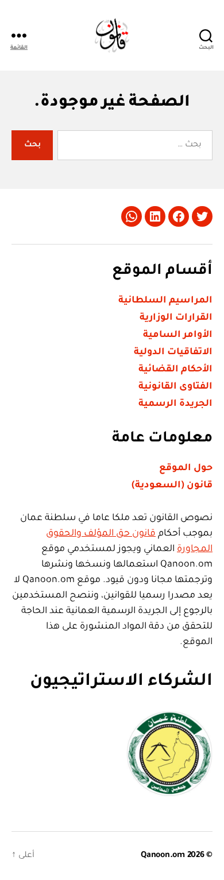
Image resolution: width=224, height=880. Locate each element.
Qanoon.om (163, 855)
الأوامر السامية (178, 335)
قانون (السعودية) (172, 485)
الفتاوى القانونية (175, 387)
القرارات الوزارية (176, 318)
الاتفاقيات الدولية (173, 352)
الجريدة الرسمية (175, 404)
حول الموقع (186, 468)
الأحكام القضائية (175, 370)
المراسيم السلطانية (165, 301)
